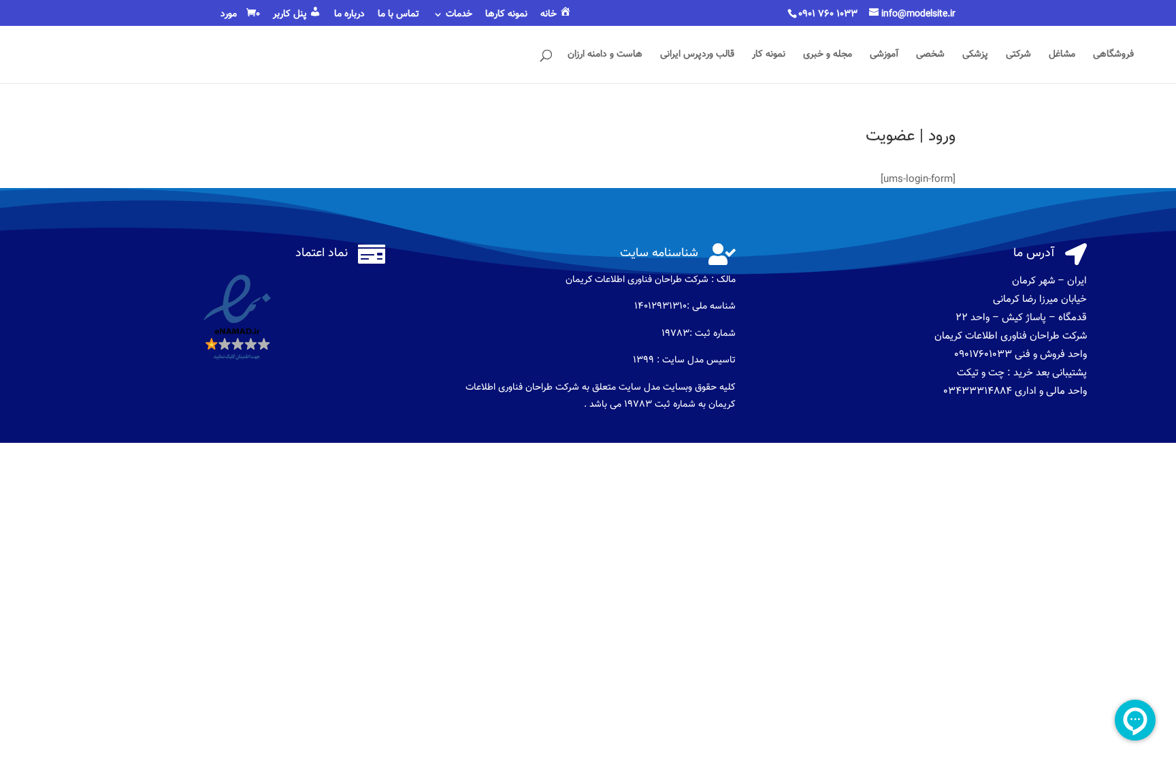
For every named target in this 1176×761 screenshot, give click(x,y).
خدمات (459, 16)
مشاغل (1062, 56)
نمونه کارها (506, 16)
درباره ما (349, 16)
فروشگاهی (1113, 56)
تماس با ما (398, 16)
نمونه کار (768, 56)
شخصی (930, 56)
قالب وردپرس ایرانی (697, 56)
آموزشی (884, 56)
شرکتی (1018, 56)
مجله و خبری (827, 56)
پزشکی (975, 56)
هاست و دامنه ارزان (605, 56)
